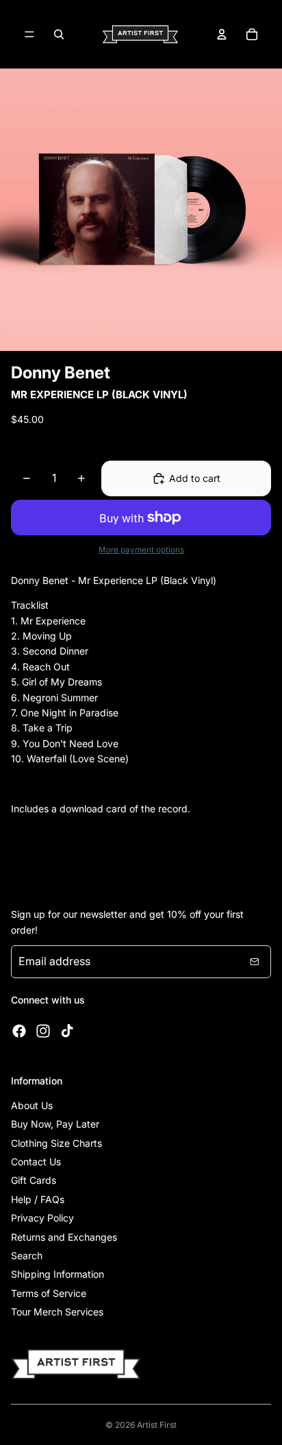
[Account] (222, 34)
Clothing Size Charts (56, 1143)
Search (26, 1255)
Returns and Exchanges (64, 1237)
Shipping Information (57, 1274)
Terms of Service (48, 1293)
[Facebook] (19, 1031)
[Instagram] (43, 1031)
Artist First (157, 1425)
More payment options (141, 550)
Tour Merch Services (57, 1312)
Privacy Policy (42, 1218)
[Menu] (29, 34)
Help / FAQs (37, 1199)
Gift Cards (33, 1180)
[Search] (59, 34)
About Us (32, 1105)
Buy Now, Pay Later (55, 1124)
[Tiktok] (67, 1031)
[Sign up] (254, 961)
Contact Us (36, 1161)
